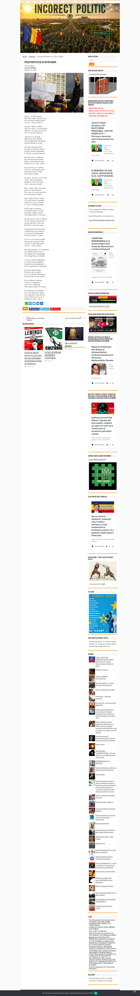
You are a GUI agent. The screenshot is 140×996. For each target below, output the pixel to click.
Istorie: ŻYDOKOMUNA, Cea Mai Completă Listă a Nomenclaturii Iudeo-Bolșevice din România (106, 865)
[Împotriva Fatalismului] (92, 825)
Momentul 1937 (100, 843)
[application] (103, 324)
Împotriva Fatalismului (102, 823)
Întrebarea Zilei (85, 1)
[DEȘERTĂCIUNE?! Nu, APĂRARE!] (92, 763)
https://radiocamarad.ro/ (97, 459)
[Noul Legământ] (92, 776)
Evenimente (38, 1)
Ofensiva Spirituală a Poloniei (104, 886)
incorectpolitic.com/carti (97, 74)
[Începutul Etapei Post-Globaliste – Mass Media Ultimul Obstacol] (92, 832)
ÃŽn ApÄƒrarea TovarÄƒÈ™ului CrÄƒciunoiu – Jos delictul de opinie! (102, 934)
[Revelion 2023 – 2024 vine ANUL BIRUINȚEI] (92, 704)
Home (25, 56)
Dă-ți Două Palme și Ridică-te (104, 802)
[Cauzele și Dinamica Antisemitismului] (92, 678)
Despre (97, 1)
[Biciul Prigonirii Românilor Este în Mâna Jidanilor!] (92, 894)
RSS (91, 917)
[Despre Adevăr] (92, 746)
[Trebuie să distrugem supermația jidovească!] (92, 797)
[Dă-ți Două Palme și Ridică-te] (92, 803)
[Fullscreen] (114, 330)
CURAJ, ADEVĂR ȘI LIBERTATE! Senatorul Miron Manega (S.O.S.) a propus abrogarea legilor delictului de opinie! (105, 661)
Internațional (24, 1)
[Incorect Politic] (70, 28)
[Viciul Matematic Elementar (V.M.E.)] (92, 908)
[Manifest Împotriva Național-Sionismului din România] (92, 858)
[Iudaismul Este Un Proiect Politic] (92, 873)
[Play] (91, 330)
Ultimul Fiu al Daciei (102, 670)
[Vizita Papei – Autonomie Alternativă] (92, 698)
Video (92, 1)
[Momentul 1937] (92, 845)
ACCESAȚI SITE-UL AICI (99, 306)
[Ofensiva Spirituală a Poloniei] (92, 888)
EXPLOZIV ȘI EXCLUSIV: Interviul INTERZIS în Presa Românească (104, 880)
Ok (96, 993)
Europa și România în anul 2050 (105, 690)
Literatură (78, 1)
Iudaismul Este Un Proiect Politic (105, 871)
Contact (102, 1)
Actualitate (31, 1)
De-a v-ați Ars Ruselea (71, 344)
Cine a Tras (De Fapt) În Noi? (73, 317)
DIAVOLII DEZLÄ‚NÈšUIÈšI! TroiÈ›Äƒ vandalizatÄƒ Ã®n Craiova (102, 947)
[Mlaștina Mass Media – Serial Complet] (92, 838)
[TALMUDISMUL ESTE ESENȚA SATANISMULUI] (92, 901)
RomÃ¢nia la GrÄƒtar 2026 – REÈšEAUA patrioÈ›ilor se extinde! (102, 938)
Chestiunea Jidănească (69, 1)
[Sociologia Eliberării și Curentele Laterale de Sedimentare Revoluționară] (92, 817)
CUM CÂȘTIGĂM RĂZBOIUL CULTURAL (53, 355)
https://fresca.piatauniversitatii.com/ (101, 220)
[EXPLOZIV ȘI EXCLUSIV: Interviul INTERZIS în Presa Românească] (92, 879)
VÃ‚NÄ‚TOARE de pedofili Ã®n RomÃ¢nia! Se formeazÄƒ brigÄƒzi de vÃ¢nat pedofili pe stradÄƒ (102, 942)
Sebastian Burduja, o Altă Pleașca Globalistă (35, 318)
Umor (49, 1)
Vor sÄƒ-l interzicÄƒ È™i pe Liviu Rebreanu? (102, 968)
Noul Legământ (100, 774)
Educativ (44, 1)
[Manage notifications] (134, 991)
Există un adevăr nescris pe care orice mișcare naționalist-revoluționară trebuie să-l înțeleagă (33, 358)
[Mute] (111, 330)
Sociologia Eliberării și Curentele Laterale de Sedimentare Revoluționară (105, 817)
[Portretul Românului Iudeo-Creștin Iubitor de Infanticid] (92, 851)
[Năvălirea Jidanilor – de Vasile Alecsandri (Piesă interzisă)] (92, 684)
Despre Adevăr (100, 744)
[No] (138, 993)
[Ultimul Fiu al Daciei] (92, 671)
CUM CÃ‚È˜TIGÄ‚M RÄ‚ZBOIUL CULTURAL (102, 928)
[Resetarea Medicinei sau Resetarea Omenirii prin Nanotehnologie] (92, 769)
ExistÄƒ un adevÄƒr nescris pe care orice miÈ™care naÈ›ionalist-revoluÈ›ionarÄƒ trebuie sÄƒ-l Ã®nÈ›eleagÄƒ (102, 922)
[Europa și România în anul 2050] (92, 691)
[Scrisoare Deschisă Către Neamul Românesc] (92, 810)
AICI (103, 584)
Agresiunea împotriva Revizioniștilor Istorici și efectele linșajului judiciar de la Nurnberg (105, 738)
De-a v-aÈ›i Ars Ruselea (97, 931)
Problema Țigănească (57, 1)
